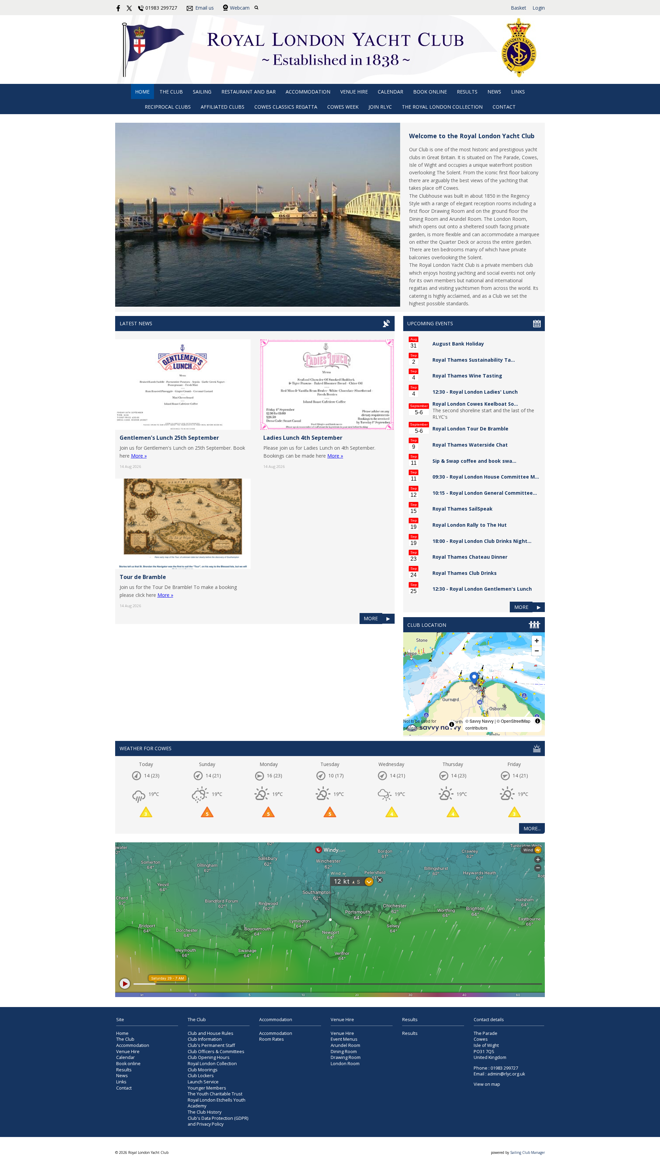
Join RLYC (380, 106)
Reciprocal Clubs (168, 106)
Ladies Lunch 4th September (302, 437)
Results (467, 91)
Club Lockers (201, 1076)
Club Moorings (203, 1070)
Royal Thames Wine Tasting (467, 375)
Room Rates (271, 1039)
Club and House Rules (210, 1033)
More (371, 618)
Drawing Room (346, 1057)
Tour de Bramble (143, 577)
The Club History (204, 1112)
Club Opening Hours (209, 1057)
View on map (487, 1084)
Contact (504, 106)
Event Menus (344, 1039)
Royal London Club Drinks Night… (490, 541)
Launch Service (203, 1082)
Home (142, 91)
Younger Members (207, 1088)
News (494, 91)
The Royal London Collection (442, 106)
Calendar (390, 91)
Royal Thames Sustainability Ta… (473, 360)
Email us (204, 7)
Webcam (240, 7)
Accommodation (308, 91)
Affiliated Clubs (222, 106)
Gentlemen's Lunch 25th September (169, 437)
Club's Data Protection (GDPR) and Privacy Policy (218, 1121)
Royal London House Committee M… (494, 476)
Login (538, 7)
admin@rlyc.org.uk (506, 1074)
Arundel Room (345, 1045)
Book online (430, 91)
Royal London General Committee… (493, 493)
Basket (518, 7)
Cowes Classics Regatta (285, 106)
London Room (345, 1064)
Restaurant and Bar (248, 91)
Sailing (202, 91)
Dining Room (344, 1051)
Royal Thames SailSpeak (462, 508)
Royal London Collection (212, 1064)
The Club (171, 91)
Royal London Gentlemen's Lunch (491, 589)
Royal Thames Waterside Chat (470, 444)
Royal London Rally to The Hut (469, 525)
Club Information (205, 1039)
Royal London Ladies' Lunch (484, 392)
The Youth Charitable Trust (215, 1094)
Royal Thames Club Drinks (464, 573)
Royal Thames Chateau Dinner (469, 557)
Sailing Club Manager (527, 1152)
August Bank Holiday (458, 343)
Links (518, 91)
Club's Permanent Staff (211, 1045)
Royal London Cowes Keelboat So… (475, 404)
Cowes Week (343, 106)
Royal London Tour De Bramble (470, 428)
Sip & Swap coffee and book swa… (474, 461)
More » (139, 455)
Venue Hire (354, 91)
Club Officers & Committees (216, 1051)
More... (532, 828)
